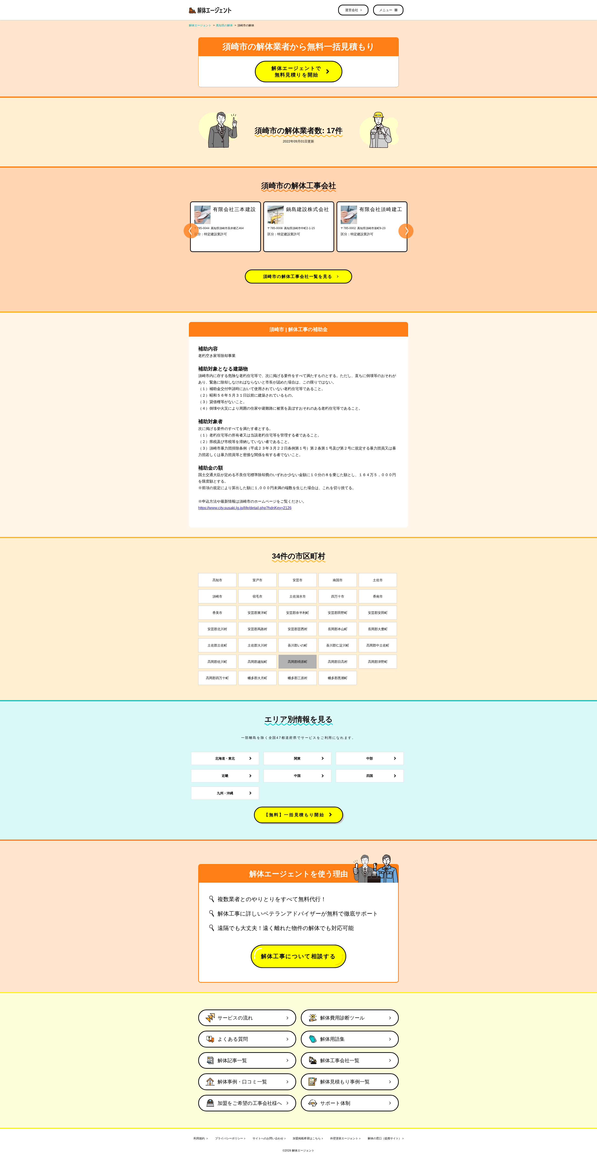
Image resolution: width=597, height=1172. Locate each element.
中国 (297, 776)
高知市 (217, 580)
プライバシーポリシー (229, 1138)
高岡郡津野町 (378, 662)
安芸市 (297, 580)
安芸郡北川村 (217, 629)
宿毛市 (257, 596)
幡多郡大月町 (257, 678)
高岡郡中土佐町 (377, 645)
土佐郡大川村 (257, 645)
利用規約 (199, 1138)
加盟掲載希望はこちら (307, 1138)
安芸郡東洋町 (257, 613)
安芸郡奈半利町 (297, 613)
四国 (369, 776)
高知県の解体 (224, 25)
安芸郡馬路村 (257, 629)
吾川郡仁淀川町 (337, 645)
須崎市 (217, 596)
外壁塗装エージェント (344, 1138)
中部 (369, 758)
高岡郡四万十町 (217, 678)
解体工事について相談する (298, 956)
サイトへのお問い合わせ (268, 1138)
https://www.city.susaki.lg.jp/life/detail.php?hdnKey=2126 (245, 508)
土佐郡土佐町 (217, 645)
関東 (297, 758)
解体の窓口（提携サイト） (384, 1138)
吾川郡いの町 (297, 645)
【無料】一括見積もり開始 (294, 814)
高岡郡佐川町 (217, 662)
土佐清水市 (297, 596)
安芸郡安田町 (378, 613)
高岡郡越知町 (257, 662)
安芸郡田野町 (337, 613)
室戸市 (257, 580)
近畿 (225, 776)
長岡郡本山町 (337, 629)
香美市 (217, 613)
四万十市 (337, 596)
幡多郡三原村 (297, 678)
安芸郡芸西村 (297, 629)
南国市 (338, 580)
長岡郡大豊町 (378, 629)
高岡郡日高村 (337, 662)
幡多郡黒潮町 (337, 678)
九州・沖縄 (225, 793)
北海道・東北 (225, 758)
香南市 (378, 596)
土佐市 (378, 580)
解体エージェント (200, 25)
